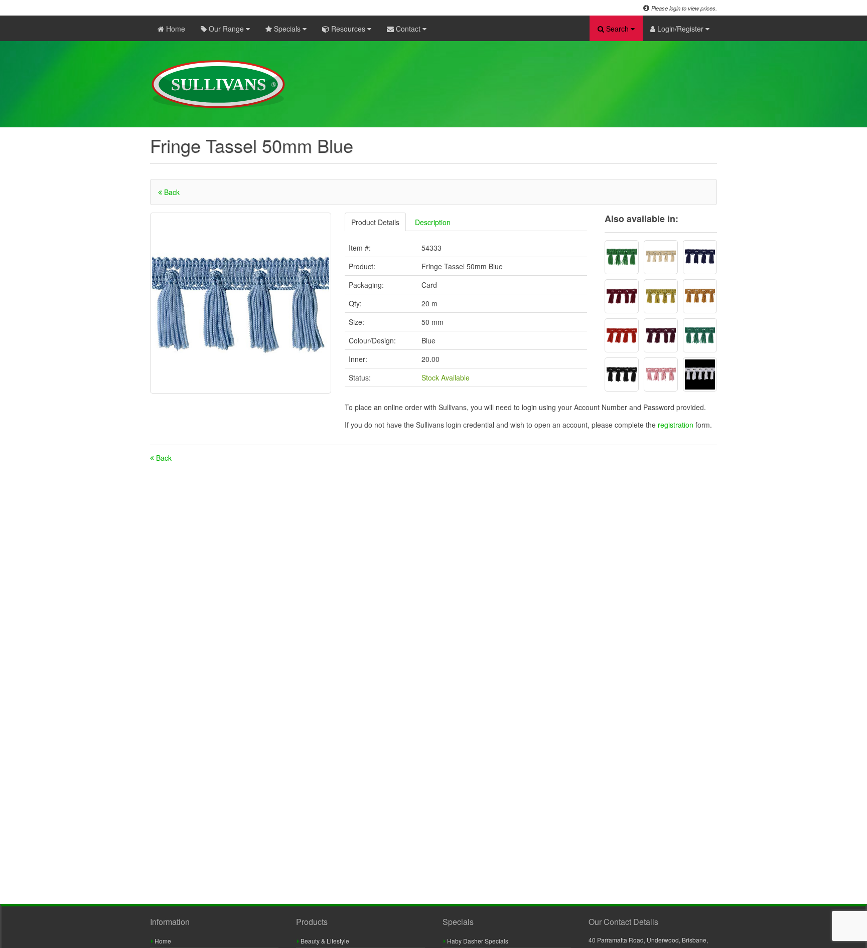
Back (171, 192)
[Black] (622, 374)
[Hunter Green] (700, 335)
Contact (408, 29)
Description (433, 222)
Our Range (226, 29)
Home (174, 29)
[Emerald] (622, 257)
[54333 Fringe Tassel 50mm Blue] (241, 303)
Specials (287, 29)
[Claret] (622, 296)
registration (676, 425)
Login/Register (680, 29)
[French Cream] (661, 257)
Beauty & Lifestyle (324, 940)
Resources (348, 29)
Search (617, 29)
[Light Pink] (661, 374)
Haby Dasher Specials (477, 940)
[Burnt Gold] (700, 296)
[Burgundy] (661, 335)
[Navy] (700, 257)
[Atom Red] (622, 335)
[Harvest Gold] (661, 296)
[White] (700, 374)
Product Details (375, 222)
